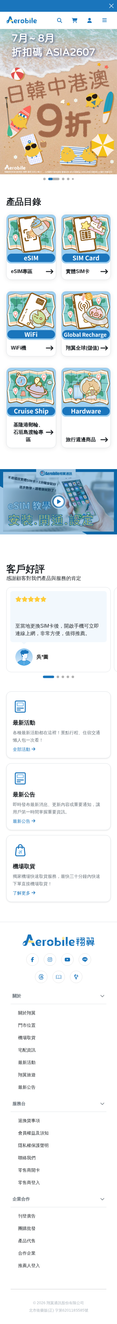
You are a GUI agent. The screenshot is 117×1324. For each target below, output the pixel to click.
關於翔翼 (27, 1012)
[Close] (111, 6)
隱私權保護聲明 (33, 1145)
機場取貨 (27, 1037)
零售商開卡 (29, 1170)
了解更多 (22, 893)
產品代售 (27, 1240)
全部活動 (22, 749)
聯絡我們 (27, 1157)
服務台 (19, 1103)
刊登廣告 (27, 1215)
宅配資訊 (27, 1049)
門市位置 (27, 1025)
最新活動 (27, 1062)
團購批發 (27, 1228)
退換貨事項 (29, 1120)
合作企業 (27, 1253)
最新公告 (22, 821)
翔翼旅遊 (27, 1074)
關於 (16, 995)
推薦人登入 (29, 1265)
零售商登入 (29, 1182)
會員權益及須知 (33, 1132)
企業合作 (21, 1198)
